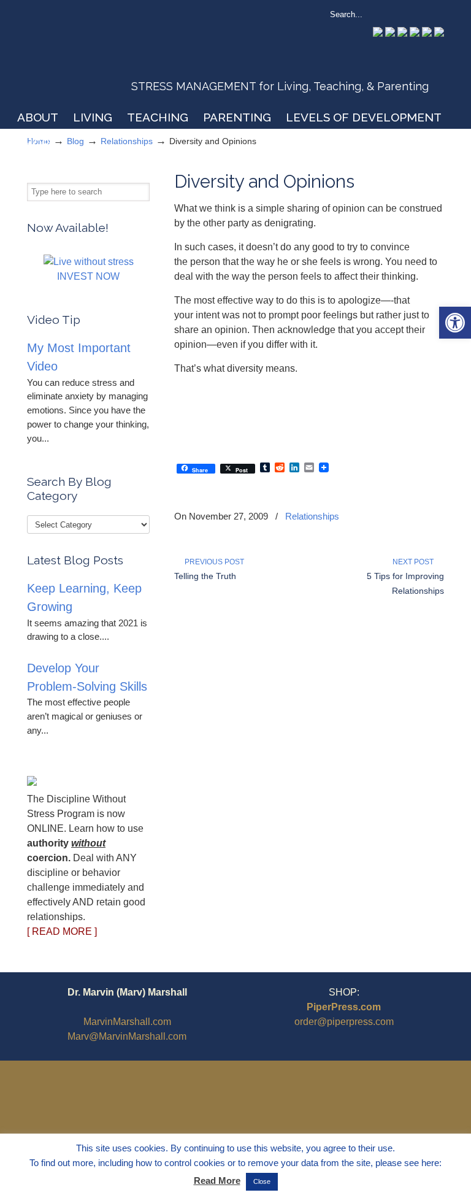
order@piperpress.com (344, 1021)
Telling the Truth (205, 576)
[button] (455, 323)
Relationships (312, 516)
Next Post (414, 562)
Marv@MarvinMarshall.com (126, 1036)
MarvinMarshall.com (127, 1021)
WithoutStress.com (115, 56)
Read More (217, 1180)
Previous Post (212, 562)
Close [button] (261, 1181)
